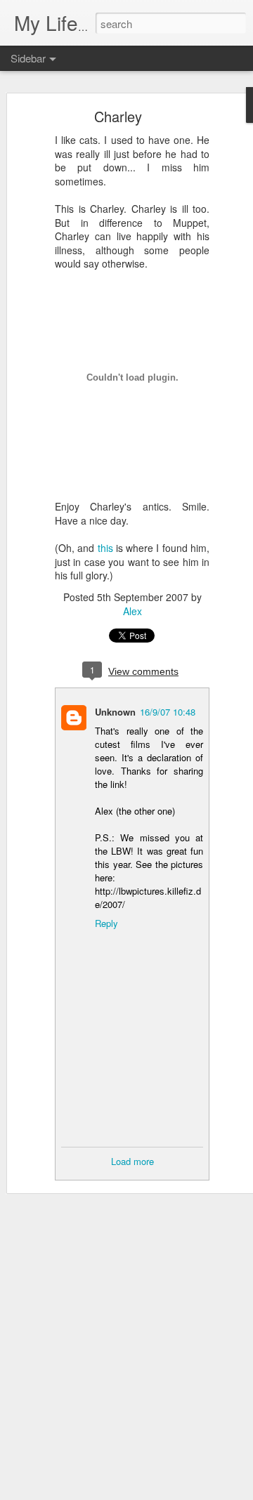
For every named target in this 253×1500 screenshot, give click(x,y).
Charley (118, 116)
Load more (132, 1161)
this (105, 548)
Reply (106, 923)
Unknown (115, 711)
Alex (132, 611)
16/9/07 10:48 (167, 711)
